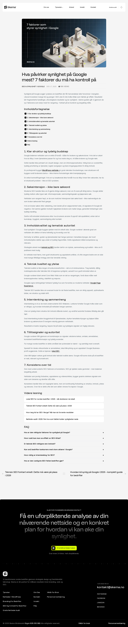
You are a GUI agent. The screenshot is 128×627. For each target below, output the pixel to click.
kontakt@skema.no (110, 587)
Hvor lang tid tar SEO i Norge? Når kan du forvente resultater (50, 412)
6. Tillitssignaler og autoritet (37, 133)
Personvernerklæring (116, 623)
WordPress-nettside (50, 170)
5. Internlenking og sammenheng (38, 129)
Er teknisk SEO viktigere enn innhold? (39, 444)
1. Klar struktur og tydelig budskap (39, 114)
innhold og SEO (48, 247)
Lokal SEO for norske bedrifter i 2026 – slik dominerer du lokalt (50, 399)
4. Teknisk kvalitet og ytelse (37, 125)
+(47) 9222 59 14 (102, 584)
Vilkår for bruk (84, 623)
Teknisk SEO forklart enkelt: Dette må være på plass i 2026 (49, 406)
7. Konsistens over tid (34, 137)
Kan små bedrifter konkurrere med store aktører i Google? (48, 449)
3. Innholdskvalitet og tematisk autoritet (41, 121)
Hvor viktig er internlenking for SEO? (39, 455)
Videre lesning (32, 141)
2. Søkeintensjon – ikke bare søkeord (40, 117)
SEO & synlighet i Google (33, 86)
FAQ (28, 145)
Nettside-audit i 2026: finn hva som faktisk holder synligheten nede (52, 419)
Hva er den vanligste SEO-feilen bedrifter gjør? (44, 461)
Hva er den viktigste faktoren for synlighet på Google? (47, 432)
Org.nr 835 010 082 (33, 623)
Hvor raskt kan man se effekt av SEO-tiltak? (42, 438)
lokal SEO (56, 351)
